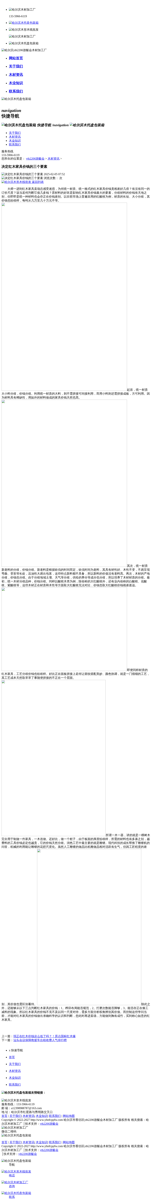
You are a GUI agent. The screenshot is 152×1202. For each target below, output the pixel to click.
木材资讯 (54, 158)
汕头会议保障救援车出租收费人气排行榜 (40, 1040)
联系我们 (15, 1084)
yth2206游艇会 (35, 158)
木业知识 (15, 1077)
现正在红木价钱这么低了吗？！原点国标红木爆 (44, 1036)
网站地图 (69, 1115)
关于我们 (15, 1064)
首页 (12, 1057)
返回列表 (37, 181)
